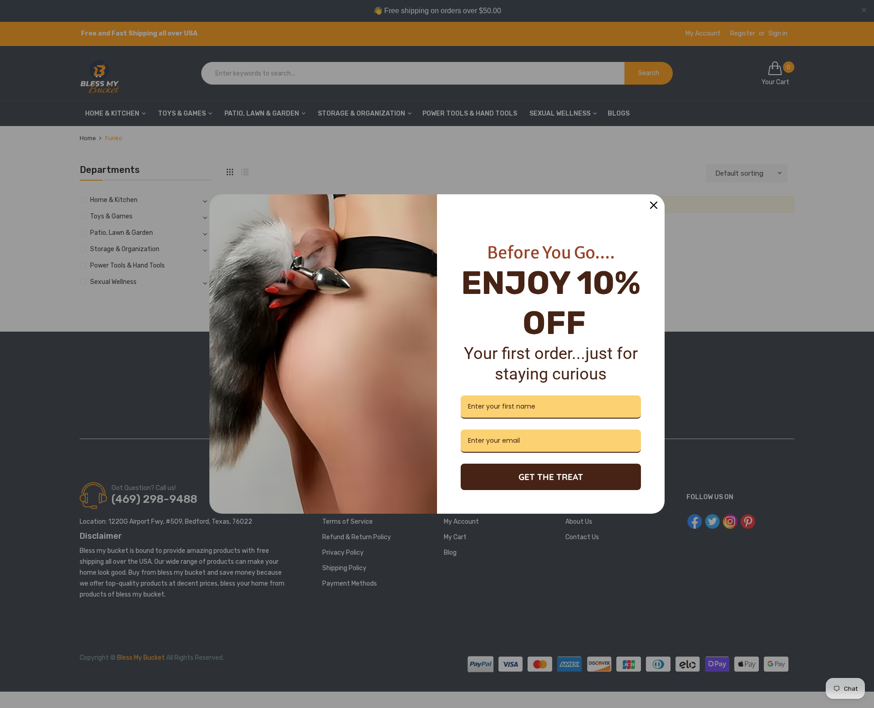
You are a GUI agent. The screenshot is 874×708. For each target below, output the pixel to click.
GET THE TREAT (550, 476)
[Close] (654, 205)
